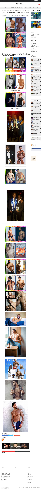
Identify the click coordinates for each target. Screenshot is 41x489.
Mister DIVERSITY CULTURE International (35, 46)
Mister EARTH (32, 48)
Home (15, 467)
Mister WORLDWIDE (33, 45)
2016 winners (8, 15)
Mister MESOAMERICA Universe (34, 51)
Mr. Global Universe (29, 477)
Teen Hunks (38, 487)
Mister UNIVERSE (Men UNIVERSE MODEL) (35, 34)
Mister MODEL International (33, 37)
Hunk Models (34, 487)
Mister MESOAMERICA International (34, 52)
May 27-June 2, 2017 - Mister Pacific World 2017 (5, 476)
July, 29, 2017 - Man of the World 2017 (4, 479)
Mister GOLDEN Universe (33, 43)
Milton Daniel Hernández (7, 55)
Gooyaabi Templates (6, 488)
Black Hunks (12, 15)
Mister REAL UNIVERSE (33, 40)
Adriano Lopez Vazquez (13, 90)
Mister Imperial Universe (16, 15)
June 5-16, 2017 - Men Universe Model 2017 (5, 477)
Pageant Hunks (27, 15)
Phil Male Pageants (29, 482)
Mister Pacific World (33, 38)
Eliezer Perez (12, 108)
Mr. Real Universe (29, 474)
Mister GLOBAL (32, 35)
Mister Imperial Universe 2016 (22, 15)
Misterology (29, 481)
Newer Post (3, 467)
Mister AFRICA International (33, 49)
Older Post (29, 467)
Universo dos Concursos (30, 479)
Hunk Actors (30, 487)
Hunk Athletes (26, 487)
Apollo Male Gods (19, 3)
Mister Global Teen (32, 55)
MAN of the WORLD (33, 42)
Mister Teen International (33, 56)
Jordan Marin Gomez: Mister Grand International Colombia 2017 (36, 106)
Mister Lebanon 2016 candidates (36, 70)
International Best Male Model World (31, 476)
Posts (32, 144)
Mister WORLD (32, 32)
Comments (33, 145)
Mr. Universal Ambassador (30, 473)
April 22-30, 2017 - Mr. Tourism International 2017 (5, 474)
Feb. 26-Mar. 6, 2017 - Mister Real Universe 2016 (5, 473)
